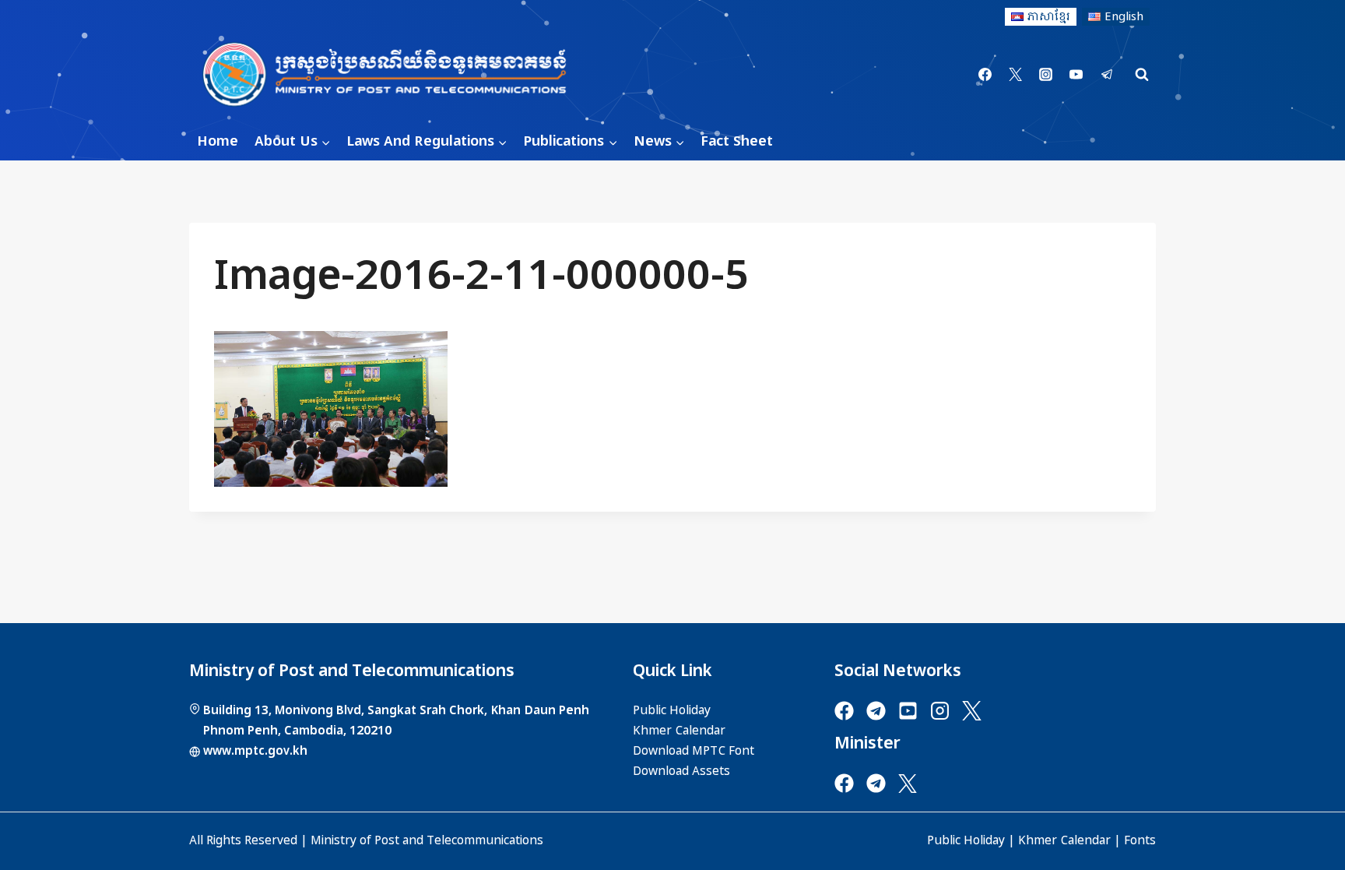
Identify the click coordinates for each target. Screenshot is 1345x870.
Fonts (1140, 840)
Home (217, 141)
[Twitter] (1016, 75)
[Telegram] (1107, 75)
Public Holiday (966, 840)
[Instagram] (1046, 75)
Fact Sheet (737, 141)
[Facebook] (985, 75)
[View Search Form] (1142, 75)
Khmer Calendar (1064, 840)
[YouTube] (1076, 75)
